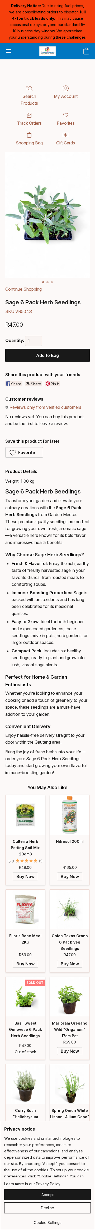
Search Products (29, 100)
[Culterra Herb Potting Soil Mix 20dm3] (25, 815)
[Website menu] (8, 51)
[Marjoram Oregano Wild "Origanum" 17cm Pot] (69, 996)
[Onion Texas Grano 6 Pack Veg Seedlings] (69, 909)
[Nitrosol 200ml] (69, 815)
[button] (47, 51)
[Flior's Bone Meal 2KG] (25, 909)
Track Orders (29, 123)
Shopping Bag (29, 142)
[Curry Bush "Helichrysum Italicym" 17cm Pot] (25, 1084)
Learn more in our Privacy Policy (32, 1184)
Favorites (66, 123)
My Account (66, 96)
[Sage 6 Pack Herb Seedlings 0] (47, 215)
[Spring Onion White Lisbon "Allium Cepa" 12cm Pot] (69, 1084)
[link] (47, 1221)
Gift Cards (65, 142)
